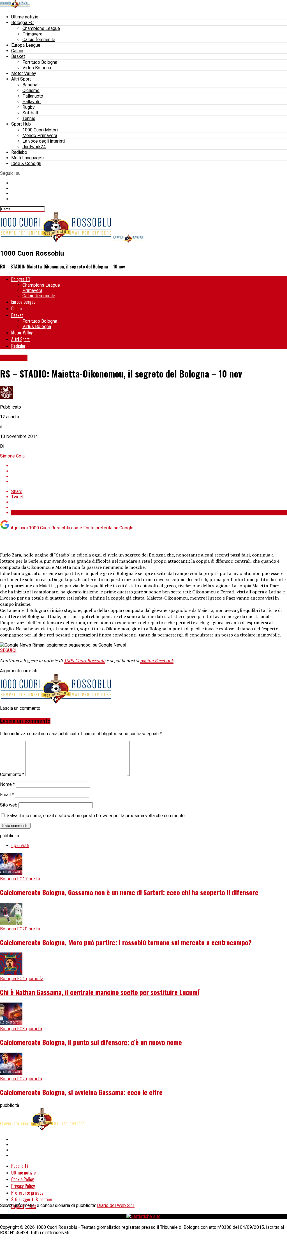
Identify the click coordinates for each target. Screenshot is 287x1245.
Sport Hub (21, 124)
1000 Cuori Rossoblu (84, 660)
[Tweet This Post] (149, 471)
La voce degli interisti (43, 141)
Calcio (17, 50)
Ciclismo (31, 90)
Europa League (25, 45)
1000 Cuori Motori (40, 130)
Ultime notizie (24, 17)
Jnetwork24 (34, 146)
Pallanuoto (32, 96)
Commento (12, 774)
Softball (30, 112)
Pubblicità (19, 1166)
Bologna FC (22, 22)
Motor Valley (23, 73)
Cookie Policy (22, 1179)
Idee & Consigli (26, 163)
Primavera (32, 34)
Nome (7, 784)
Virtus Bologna (36, 67)
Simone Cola (12, 456)
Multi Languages (27, 158)
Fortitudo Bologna (39, 62)
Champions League (41, 28)
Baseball (31, 85)
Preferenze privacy (27, 1192)
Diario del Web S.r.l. (116, 1205)
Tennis (28, 118)
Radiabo (19, 152)
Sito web (8, 805)
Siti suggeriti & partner (31, 1199)
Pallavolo (31, 101)
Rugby (28, 107)
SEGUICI (8, 650)
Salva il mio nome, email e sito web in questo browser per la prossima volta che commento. (96, 815)
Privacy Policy (23, 1186)
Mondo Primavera (39, 135)
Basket (18, 56)
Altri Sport (21, 79)
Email (7, 794)
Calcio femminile (38, 39)
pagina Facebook (156, 660)
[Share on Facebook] (149, 465)
